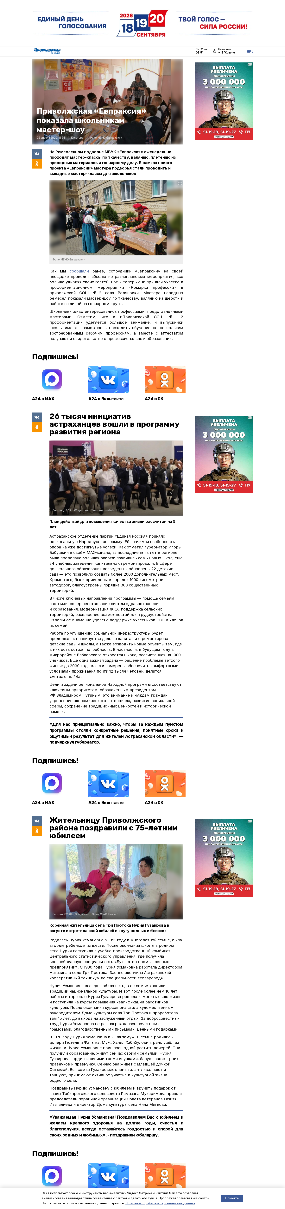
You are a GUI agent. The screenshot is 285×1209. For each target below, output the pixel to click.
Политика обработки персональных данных (160, 1203)
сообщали (81, 271)
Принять (232, 1198)
